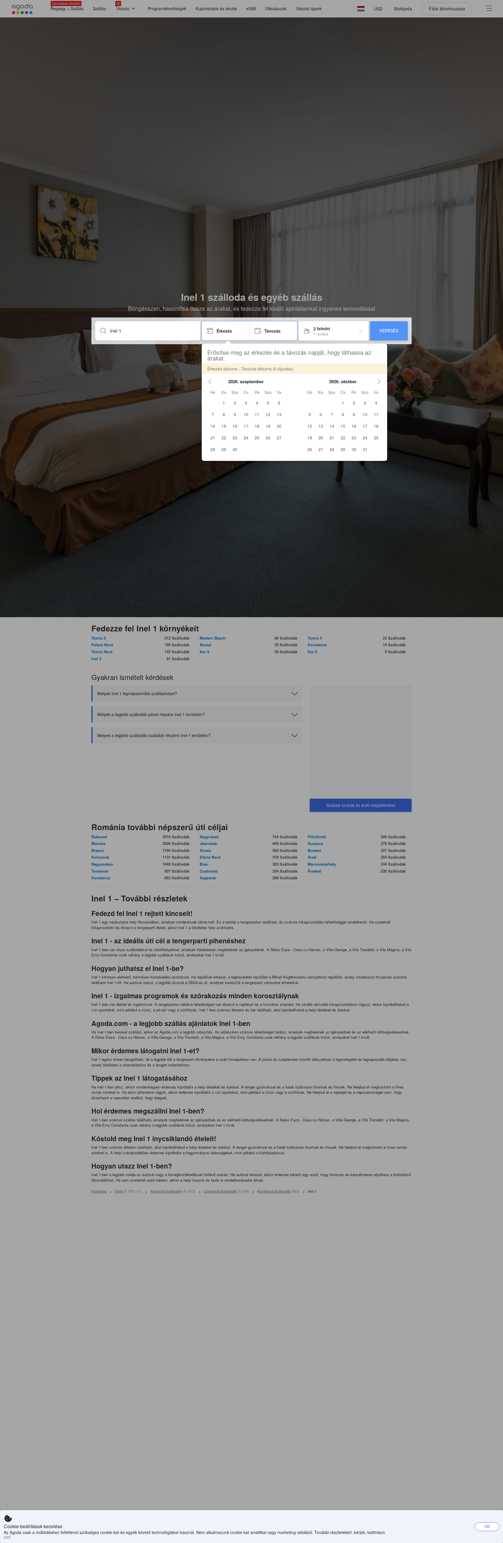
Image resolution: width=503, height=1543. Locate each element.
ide (6, 1537)
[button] (209, 381)
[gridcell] (223, 402)
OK (487, 1526)
